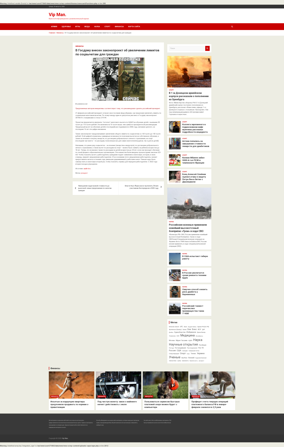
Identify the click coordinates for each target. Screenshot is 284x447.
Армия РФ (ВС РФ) (203, 327)
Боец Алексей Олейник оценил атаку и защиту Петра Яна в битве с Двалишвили (194, 178)
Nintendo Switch (174, 327)
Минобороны (199, 336)
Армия (54, 27)
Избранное (191, 332)
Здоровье (66, 27)
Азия (185, 327)
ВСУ (199, 329)
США (179, 350)
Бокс (194, 329)
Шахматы (185, 361)
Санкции (185, 351)
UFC (181, 327)
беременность (194, 361)
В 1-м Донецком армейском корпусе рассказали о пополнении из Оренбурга (189, 96)
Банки (184, 329)
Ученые (174, 357)
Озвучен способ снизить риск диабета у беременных (194, 292)
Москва (172, 340)
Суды (188, 353)
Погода (171, 348)
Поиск (207, 48)
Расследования (192, 348)
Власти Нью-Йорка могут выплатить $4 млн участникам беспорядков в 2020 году (141, 187)
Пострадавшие (180, 348)
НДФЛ (190, 340)
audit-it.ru (87, 169)
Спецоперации (174, 353)
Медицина (187, 335)
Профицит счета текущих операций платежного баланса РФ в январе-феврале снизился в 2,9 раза (209, 404)
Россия (172, 350)
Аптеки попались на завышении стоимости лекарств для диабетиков (195, 143)
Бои (189, 329)
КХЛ (178, 336)
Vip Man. (57, 14)
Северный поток (194, 351)
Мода (87, 27)
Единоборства (179, 332)
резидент (84, 173)
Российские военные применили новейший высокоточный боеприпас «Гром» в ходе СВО (188, 228)
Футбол (184, 358)
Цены (179, 361)
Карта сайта (134, 27)
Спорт (107, 27)
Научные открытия (183, 344)
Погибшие (202, 345)
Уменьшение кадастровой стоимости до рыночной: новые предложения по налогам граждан (94, 188)
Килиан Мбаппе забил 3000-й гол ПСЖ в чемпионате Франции (193, 160)
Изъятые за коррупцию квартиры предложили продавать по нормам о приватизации (69, 404)
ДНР (203, 329)
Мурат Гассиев (181, 340)
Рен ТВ (201, 348)
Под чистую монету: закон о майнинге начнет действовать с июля (117, 403)
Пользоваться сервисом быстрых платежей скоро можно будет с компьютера (162, 404)
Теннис (193, 353)
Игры (77, 27)
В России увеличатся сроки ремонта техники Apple (194, 275)
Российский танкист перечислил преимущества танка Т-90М (193, 310)
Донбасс (171, 332)
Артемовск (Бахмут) (175, 329)
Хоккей (191, 358)
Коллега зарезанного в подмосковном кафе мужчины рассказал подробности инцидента (195, 128)
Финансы (119, 27)
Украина (200, 353)
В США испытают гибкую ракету (195, 257)
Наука (97, 27)
